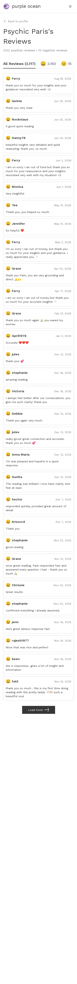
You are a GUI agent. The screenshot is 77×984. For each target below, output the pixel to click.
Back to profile (18, 21)
